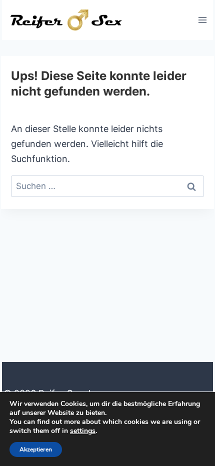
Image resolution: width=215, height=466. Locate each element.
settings (83, 431)
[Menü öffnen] (202, 20)
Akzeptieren (36, 450)
